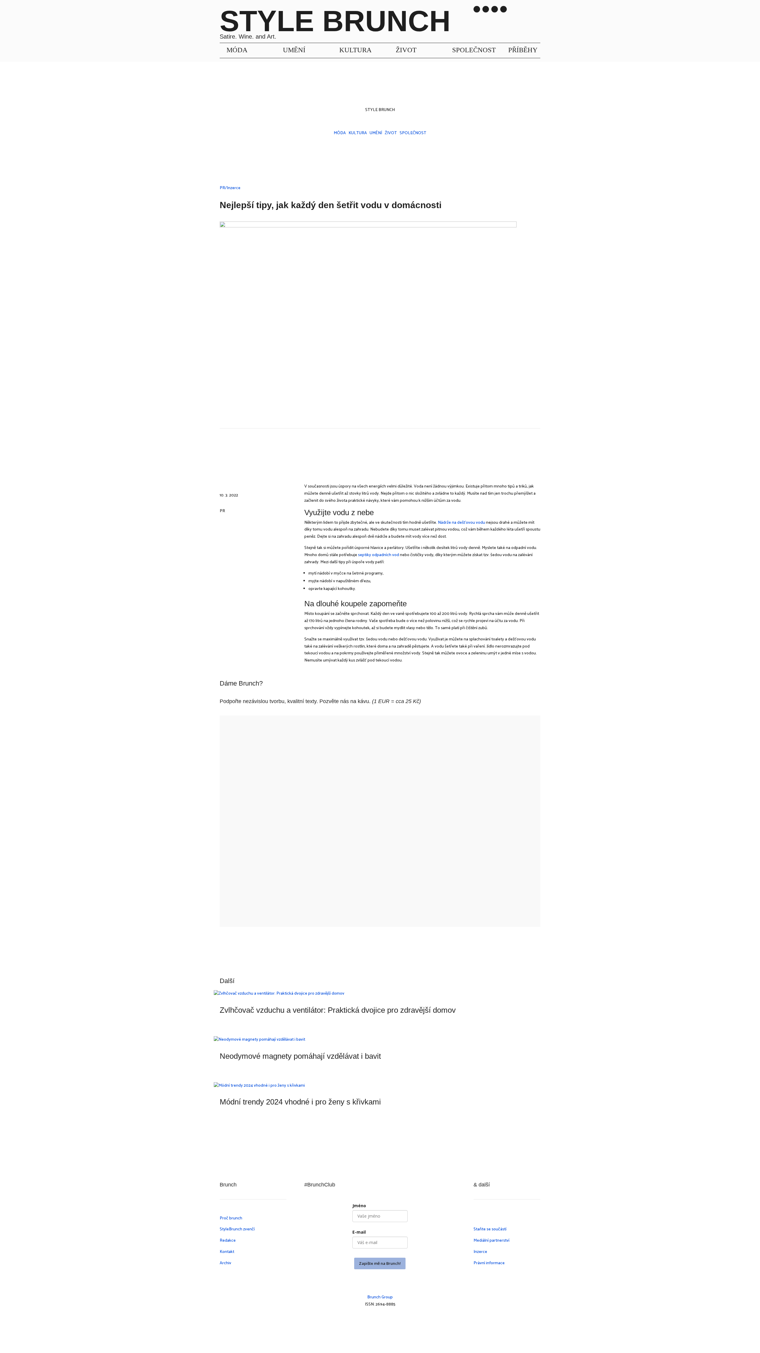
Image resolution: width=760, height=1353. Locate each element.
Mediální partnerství (491, 1240)
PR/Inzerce (230, 188)
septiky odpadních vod (378, 555)
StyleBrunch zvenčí (237, 1229)
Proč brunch (231, 1218)
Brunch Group (380, 1297)
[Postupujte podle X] (392, 1322)
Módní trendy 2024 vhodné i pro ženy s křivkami (300, 1101)
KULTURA (355, 50)
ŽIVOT (406, 50)
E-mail (359, 1232)
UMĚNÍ (294, 50)
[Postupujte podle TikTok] (485, 9)
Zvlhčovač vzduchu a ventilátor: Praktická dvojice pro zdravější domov (338, 1010)
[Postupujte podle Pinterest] (403, 1322)
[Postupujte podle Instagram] (477, 9)
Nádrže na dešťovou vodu (461, 522)
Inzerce (480, 1251)
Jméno (359, 1205)
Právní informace (489, 1263)
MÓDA (237, 50)
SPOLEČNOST (474, 50)
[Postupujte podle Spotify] (503, 9)
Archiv (225, 1263)
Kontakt (227, 1251)
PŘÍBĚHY (523, 50)
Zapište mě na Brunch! (380, 1263)
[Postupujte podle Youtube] (494, 9)
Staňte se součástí (490, 1229)
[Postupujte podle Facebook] (380, 1322)
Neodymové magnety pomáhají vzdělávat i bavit (300, 1056)
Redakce (228, 1240)
